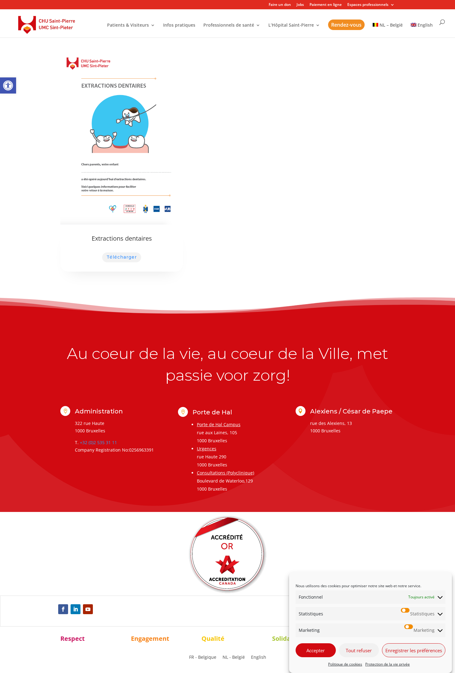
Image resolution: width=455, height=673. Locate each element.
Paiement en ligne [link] (326, 5)
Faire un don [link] (280, 5)
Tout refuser (359, 650)
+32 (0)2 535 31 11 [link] (98, 442)
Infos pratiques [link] (179, 25)
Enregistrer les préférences (413, 650)
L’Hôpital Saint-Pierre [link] (291, 25)
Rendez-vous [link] (346, 24)
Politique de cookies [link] (345, 664)
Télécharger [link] (121, 257)
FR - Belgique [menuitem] (202, 657)
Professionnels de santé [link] (228, 25)
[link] (8, 85)
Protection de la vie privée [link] (387, 664)
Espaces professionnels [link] (367, 5)
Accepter (315, 650)
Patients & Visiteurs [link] (128, 25)
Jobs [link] (300, 5)
